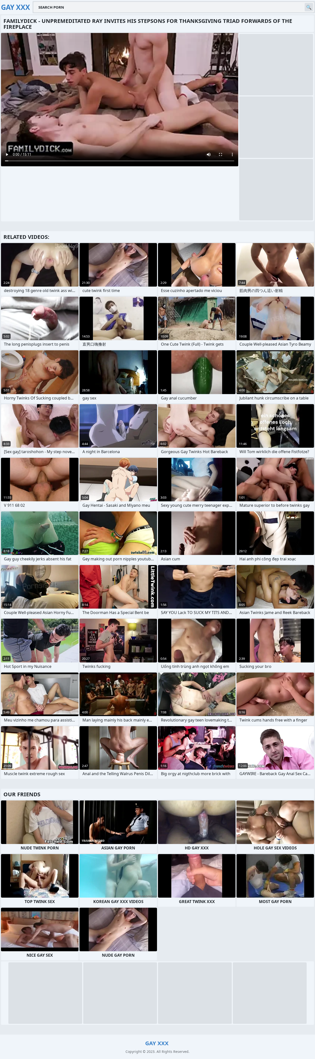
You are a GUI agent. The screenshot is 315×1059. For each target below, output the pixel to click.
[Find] (309, 7)
